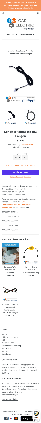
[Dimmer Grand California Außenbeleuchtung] (30, 254)
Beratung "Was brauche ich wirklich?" (10, 270)
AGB (3, 340)
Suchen (5, 334)
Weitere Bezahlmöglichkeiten (20, 177)
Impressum (6, 348)
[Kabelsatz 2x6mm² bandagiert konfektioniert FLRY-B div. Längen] (10, 291)
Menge (25, 154)
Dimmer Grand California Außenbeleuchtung (31, 270)
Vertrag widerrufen (30, 419)
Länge (17, 154)
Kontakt (5, 351)
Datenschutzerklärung (11, 346)
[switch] (36, 420)
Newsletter (6, 354)
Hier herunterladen (10, 399)
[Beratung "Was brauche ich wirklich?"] (10, 254)
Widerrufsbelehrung (10, 337)
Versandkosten (27, 145)
